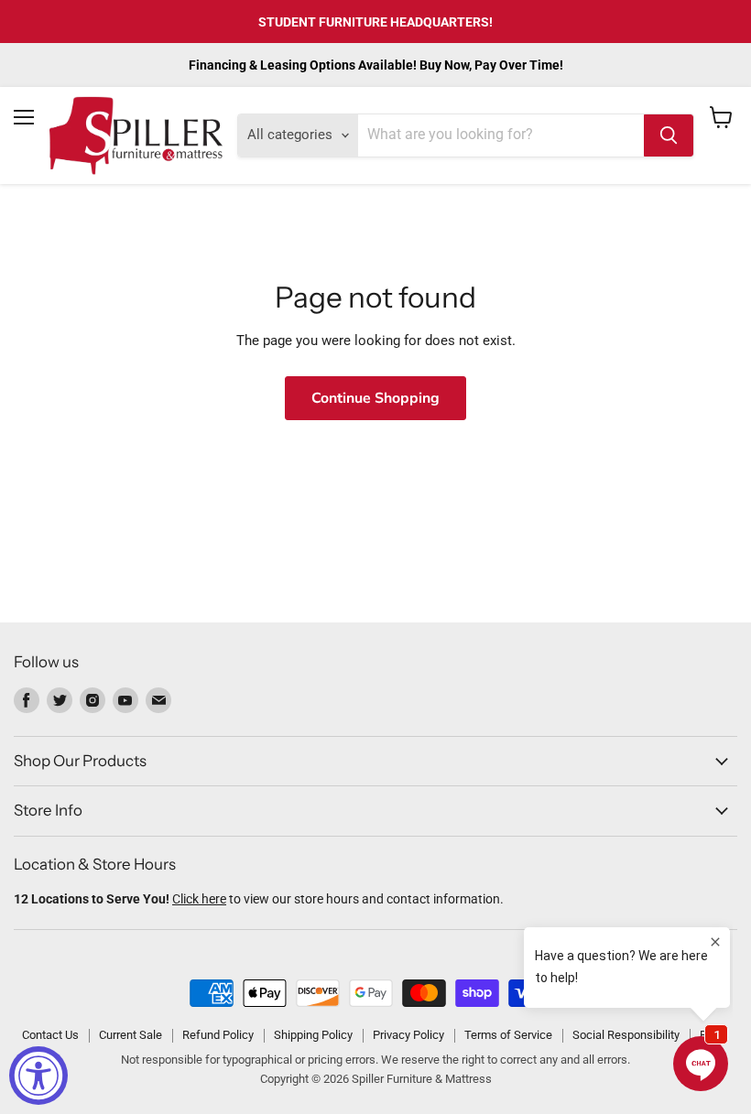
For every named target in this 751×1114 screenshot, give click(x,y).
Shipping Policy (313, 1035)
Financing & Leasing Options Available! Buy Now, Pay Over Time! (376, 65)
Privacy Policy (408, 1035)
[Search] (668, 135)
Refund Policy (218, 1035)
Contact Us (50, 1035)
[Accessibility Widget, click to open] (38, 1075)
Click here (199, 899)
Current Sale (130, 1035)
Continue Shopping (375, 398)
